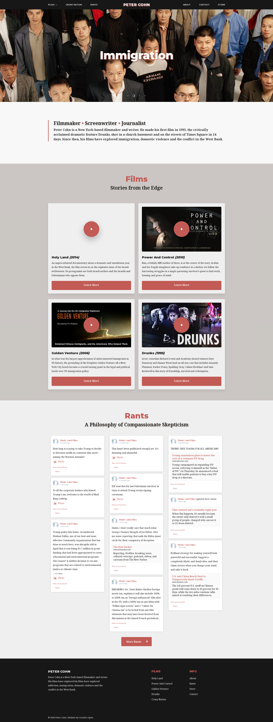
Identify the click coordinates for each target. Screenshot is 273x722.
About (193, 678)
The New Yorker (122, 547)
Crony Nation (159, 699)
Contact (194, 694)
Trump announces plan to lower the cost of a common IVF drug (193, 457)
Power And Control (162, 683)
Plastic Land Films (69, 440)
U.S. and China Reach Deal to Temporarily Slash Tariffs (189, 578)
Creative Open (86, 717)
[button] (136, 641)
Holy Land (157, 678)
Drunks (156, 694)
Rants (193, 683)
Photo (61, 461)
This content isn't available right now (194, 509)
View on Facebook (60, 467)
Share (57, 471)
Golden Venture (160, 688)
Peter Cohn (136, 5)
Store (192, 688)
